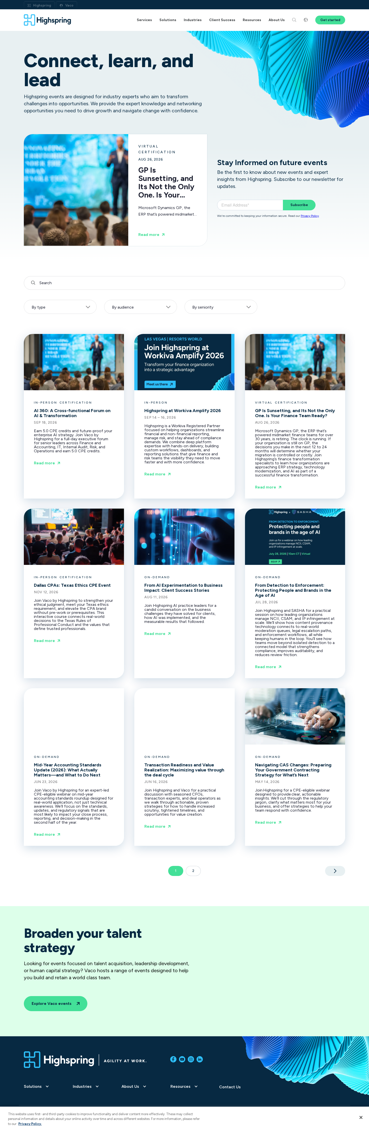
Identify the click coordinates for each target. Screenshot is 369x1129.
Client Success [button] (222, 20)
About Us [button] (277, 20)
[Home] (47, 20)
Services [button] (144, 20)
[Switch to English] (305, 20)
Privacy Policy (310, 215)
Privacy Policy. (30, 1124)
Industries (82, 1087)
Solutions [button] (167, 20)
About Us (130, 1087)
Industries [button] (193, 20)
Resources (180, 1087)
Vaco (69, 5)
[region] (184, 1118)
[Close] (360, 1117)
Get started (330, 20)
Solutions (33, 1087)
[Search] (294, 20)
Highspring (42, 5)
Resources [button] (252, 20)
